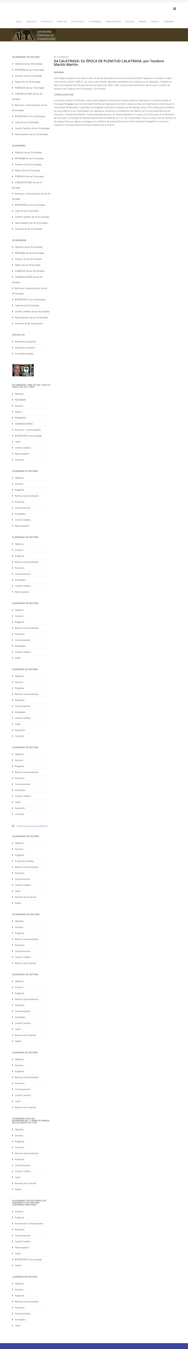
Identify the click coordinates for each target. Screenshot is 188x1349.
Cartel (17, 441)
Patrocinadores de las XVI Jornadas (31, 134)
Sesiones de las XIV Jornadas (28, 259)
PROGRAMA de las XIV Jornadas (29, 253)
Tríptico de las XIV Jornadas (27, 265)
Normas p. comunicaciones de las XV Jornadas (31, 196)
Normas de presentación (26, 495)
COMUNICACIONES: (23, 423)
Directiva (62, 21)
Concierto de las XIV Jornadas (28, 323)
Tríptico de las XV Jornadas (27, 170)
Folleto (17, 903)
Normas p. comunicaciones (27, 429)
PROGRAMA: (20, 399)
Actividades (95, 21)
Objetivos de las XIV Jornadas (28, 247)
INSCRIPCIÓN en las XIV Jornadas (29, 299)
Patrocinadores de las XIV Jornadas (31, 317)
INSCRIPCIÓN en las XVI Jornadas (29, 116)
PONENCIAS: (20, 417)
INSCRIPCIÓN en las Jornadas (28, 435)
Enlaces (155, 21)
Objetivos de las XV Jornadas (28, 152)
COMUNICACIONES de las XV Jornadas (27, 185)
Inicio (19, 21)
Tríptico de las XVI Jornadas (27, 81)
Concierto (19, 459)
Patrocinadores (21, 453)
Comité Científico (22, 447)
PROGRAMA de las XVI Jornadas (29, 69)
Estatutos (46, 21)
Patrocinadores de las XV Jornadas (31, 222)
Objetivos (31, 21)
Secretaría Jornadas (23, 353)
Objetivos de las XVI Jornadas (28, 63)
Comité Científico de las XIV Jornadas (32, 311)
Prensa (142, 21)
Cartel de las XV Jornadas (26, 211)
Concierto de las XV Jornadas (28, 228)
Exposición (19, 730)
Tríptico (18, 411)
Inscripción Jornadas (24, 861)
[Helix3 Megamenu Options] (174, 8)
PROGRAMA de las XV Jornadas (29, 158)
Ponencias (19, 501)
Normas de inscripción (25, 897)
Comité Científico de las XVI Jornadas (32, 128)
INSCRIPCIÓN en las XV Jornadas (29, 205)
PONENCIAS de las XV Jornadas (29, 176)
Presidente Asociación (25, 341)
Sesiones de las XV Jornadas (28, 164)
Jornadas (169, 21)
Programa (19, 489)
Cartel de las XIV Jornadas (26, 305)
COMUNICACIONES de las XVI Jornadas (27, 96)
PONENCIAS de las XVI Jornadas (29, 87)
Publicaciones (113, 21)
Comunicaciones (22, 507)
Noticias (130, 21)
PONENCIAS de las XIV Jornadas (29, 271)
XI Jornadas (63, 57)
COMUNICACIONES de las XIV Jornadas (27, 280)
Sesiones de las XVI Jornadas (28, 75)
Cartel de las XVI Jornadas (26, 122)
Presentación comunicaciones (28, 1223)
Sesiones (18, 405)
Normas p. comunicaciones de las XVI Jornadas (29, 108)
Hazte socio (77, 21)
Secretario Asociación (24, 347)
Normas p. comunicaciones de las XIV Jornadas (29, 291)
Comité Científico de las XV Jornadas (31, 217)
